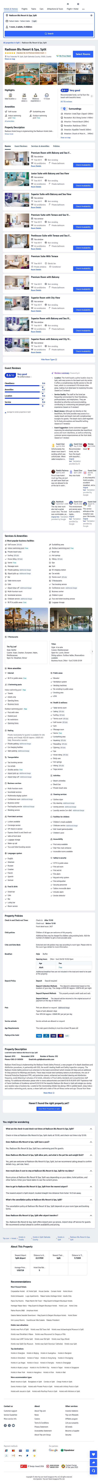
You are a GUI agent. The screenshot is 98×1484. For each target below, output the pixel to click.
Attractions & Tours (55, 9)
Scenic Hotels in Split (18, 1386)
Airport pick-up (13, 573)
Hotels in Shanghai (18, 1353)
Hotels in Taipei (57, 1368)
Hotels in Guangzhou (48, 1353)
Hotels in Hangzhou (34, 1372)
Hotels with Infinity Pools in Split (66, 1386)
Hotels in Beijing (33, 1353)
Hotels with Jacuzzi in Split (20, 1391)
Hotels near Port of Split (20, 1329)
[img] (22, 74)
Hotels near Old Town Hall (40, 1329)
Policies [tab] (56, 146)
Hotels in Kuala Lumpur (19, 1368)
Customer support (10, 1411)
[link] (68, 4)
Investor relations (71, 1411)
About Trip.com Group (43, 1435)
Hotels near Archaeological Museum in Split (68, 1329)
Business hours (13, 704)
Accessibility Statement (43, 1431)
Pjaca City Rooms (17, 1301)
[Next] (92, 619)
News (37, 1415)
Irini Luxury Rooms (18, 1320)
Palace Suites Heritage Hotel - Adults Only (55, 1296)
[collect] (93, 1454)
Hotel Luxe (63, 1306)
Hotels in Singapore (71, 1368)
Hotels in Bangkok (64, 1353)
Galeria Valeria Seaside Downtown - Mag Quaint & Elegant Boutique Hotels (38, 1315)
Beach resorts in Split (18, 1382)
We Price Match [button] (65, 56)
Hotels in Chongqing (65, 1358)
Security (68, 1435)
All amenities (9, 121)
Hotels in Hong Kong (48, 1358)
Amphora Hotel (32, 1311)
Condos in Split (49, 1382)
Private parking (13, 570)
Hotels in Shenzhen (18, 1358)
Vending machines (60, 685)
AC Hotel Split (32, 1291)
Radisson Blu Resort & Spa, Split (25, 49)
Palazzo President (52, 1320)
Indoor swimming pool (16, 548)
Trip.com (6, 1238)
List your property (71, 1423)
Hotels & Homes (11, 9)
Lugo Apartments (32, 1296)
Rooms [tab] (8, 146)
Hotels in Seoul (32, 1363)
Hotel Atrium (67, 1291)
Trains (33, 9)
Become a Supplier (72, 1431)
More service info (10, 1419)
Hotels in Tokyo (33, 1358)
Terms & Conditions (42, 1423)
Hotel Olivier (72, 1315)
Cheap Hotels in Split (64, 1382)
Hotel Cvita (73, 1306)
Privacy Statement (41, 1427)
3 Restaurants (57, 581)
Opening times (13, 701)
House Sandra (44, 1291)
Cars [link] (41, 9)
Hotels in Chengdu (47, 1363)
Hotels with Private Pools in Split (40, 1386)
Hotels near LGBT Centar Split (22, 1339)
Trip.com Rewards (71, 1415)
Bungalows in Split (35, 1382)
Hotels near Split (71, 1344)
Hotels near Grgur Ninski (60, 1339)
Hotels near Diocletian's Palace (22, 1334)
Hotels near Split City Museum (22, 1344)
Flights (24, 9)
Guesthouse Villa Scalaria (36, 1320)
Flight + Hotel (72, 9)
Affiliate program (71, 1419)
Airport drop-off (13, 588)
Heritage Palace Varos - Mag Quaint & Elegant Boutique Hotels (34, 1306)
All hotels (68, 1427)
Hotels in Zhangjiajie (63, 1363)
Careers (37, 1419)
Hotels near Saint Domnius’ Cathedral (49, 1344)
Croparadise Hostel (18, 1291)
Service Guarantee (10, 1415)
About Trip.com (40, 1411)
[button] (73, 4)
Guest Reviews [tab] (21, 146)
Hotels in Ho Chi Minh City (39, 1368)
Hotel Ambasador (17, 1296)
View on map (66, 138)
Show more (9, 134)
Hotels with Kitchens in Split (69, 1391)
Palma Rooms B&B (18, 1311)
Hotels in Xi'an (48, 1372)
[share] (93, 1462)
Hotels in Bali (60, 1372)
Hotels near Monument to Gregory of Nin (50, 1334)
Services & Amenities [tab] (40, 146)
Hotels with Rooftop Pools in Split (44, 1391)
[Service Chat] (93, 1470)
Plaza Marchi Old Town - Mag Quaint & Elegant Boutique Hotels (48, 1301)
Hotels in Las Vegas (18, 1363)
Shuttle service (13, 770)
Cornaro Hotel (56, 1291)
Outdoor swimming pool (61, 548)
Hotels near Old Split (42, 1339)
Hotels (13, 1238)
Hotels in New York (18, 1372)
